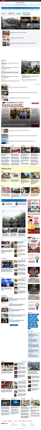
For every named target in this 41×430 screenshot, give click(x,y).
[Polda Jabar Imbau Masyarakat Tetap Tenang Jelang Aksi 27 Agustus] (7, 245)
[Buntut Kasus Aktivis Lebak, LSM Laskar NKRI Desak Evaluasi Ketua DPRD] (4, 304)
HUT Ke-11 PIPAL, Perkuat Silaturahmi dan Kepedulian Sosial (5, 235)
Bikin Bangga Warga (31, 9)
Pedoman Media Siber (14, 424)
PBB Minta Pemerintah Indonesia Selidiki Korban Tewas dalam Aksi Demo (22, 273)
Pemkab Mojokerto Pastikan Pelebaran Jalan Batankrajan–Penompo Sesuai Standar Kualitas (23, 135)
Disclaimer (22, 423)
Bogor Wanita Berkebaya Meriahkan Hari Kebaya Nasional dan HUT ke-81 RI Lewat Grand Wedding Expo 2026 (15, 155)
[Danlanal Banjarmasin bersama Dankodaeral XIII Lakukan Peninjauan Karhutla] (13, 220)
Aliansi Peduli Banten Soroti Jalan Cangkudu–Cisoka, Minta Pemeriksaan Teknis (18, 315)
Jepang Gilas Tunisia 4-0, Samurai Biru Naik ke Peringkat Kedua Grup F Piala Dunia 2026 (22, 376)
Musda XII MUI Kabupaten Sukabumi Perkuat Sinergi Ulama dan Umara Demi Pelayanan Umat (5, 161)
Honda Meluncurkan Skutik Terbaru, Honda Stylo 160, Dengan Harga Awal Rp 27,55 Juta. (22, 394)
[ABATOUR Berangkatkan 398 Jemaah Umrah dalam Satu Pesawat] (30, 68)
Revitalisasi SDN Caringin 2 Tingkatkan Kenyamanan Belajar (25, 161)
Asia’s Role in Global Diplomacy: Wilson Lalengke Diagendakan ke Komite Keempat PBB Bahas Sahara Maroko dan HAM (22, 265)
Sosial (32, 398)
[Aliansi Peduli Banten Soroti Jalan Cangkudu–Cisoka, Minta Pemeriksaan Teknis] (4, 315)
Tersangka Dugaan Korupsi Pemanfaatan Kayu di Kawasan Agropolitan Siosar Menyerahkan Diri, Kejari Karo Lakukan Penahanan (25, 26)
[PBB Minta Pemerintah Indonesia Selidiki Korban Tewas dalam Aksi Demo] (15, 274)
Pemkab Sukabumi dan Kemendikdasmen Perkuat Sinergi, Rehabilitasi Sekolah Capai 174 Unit (23, 92)
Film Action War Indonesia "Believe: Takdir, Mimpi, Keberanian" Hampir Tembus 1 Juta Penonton (5, 411)
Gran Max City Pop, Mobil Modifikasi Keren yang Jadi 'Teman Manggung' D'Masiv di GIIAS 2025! (22, 386)
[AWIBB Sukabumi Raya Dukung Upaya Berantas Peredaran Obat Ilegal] (16, 203)
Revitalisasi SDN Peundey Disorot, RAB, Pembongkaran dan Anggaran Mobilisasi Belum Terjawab (25, 158)
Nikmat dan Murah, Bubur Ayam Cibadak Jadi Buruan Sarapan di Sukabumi (35, 195)
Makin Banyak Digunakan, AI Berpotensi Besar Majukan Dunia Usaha (15, 413)
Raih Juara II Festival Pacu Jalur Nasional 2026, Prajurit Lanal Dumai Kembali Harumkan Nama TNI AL (13, 235)
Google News (10, 9)
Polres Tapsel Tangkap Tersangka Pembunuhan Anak (34, 20)
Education (26, 9)
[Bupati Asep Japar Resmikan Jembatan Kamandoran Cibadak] (4, 87)
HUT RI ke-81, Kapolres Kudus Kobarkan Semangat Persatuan (22, 246)
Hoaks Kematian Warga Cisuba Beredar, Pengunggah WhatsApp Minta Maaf (15, 180)
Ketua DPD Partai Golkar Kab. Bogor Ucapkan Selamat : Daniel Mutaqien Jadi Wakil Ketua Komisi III (22, 280)
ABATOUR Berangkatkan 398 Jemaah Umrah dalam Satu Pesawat (30, 77)
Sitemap (31, 423)
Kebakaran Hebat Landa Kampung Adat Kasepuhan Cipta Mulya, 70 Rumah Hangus (36, 377)
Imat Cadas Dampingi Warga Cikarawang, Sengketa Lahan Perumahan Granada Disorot (10, 68)
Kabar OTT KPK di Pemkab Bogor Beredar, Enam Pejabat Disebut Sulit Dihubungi (9, 77)
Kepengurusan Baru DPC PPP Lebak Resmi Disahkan (22, 284)
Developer (19, 9)
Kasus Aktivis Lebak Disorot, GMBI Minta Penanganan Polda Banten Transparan (10, 204)
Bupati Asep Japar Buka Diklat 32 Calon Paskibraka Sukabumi (14, 124)
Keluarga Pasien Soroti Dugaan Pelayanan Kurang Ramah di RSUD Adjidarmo (25, 414)
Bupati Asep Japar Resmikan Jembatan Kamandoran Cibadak (18, 87)
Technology (13, 398)
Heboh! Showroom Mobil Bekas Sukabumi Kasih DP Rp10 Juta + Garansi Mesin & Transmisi (22, 382)
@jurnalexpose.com (31, 264)
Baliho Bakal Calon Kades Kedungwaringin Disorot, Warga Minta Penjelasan (10, 63)
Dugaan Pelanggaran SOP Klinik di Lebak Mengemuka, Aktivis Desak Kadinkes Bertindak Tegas (25, 417)
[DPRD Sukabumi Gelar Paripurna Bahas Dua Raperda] (6, 33)
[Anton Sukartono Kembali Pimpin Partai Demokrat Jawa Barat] (7, 283)
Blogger (6, 9)
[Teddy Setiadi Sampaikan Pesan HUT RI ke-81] (6, 38)
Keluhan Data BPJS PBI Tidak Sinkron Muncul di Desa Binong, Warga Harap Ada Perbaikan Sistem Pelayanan (25, 411)
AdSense (3, 9)
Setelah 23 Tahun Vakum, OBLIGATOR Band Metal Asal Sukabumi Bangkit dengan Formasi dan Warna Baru (5, 408)
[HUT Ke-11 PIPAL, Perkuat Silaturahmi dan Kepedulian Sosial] (6, 230)
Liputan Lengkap (37, 84)
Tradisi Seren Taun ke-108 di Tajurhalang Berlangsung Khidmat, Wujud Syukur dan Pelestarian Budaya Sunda (15, 164)
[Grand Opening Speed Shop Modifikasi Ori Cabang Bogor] (7, 385)
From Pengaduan (23, 424)
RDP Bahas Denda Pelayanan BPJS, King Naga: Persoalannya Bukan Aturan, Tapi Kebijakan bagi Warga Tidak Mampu (10, 72)
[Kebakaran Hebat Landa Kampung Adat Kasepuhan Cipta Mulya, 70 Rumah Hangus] (29, 377)
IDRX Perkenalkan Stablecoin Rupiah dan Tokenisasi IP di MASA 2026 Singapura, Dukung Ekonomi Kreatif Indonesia (7, 270)
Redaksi (13, 423)
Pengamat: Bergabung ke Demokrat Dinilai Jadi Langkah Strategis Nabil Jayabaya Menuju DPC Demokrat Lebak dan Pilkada (22, 292)
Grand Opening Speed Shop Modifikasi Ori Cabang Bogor (6, 391)
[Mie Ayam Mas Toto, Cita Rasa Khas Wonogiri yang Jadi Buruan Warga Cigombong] (25, 190)
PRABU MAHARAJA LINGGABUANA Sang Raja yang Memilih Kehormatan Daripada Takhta (35, 155)
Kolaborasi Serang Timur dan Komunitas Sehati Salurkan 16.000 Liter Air (35, 411)
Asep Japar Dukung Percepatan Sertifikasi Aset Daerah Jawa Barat (19, 97)
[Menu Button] (2, 3)
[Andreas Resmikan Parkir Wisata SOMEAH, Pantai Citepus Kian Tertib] (4, 131)
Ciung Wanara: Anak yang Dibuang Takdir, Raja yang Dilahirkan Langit (35, 164)
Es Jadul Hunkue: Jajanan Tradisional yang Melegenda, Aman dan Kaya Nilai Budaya (5, 195)
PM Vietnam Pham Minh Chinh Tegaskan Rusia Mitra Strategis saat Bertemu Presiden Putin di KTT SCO (22, 269)
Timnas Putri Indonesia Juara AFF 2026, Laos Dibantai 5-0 (6, 372)
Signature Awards (37, 9)
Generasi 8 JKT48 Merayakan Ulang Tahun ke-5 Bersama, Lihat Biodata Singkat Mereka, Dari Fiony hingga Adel (5, 414)
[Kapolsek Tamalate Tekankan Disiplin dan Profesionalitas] (15, 242)
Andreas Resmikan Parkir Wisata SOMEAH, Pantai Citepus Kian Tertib (19, 130)
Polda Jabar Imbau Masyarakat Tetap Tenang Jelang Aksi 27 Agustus (7, 251)
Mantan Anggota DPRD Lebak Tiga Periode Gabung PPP (22, 287)
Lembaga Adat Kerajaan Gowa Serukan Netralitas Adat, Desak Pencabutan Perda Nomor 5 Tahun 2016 (15, 158)
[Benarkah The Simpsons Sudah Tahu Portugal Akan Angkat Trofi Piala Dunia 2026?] (15, 368)
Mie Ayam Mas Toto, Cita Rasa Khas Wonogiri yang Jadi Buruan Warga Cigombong (25, 195)
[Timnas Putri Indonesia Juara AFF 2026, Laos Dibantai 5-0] (7, 366)
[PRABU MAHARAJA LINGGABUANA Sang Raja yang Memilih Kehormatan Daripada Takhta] (35, 150)
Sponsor (13, 9)
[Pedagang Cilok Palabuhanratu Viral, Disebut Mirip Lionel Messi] (5, 176)
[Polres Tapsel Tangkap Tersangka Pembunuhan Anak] (15, 255)
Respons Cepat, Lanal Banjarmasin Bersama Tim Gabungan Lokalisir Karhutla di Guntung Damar (21, 235)
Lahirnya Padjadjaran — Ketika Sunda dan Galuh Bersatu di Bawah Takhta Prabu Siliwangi (34, 158)
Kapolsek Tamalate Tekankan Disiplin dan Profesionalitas (21, 242)
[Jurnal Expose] (20, 3)
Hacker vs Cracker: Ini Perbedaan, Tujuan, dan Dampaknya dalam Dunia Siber (15, 410)
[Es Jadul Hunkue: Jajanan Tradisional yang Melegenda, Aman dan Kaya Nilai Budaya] (5, 190)
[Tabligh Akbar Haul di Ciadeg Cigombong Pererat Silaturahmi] (5, 150)
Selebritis (3, 398)
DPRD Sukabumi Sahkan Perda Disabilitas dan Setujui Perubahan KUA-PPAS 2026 (22, 43)
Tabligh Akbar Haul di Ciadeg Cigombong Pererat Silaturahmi (5, 155)
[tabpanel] (10, 23)
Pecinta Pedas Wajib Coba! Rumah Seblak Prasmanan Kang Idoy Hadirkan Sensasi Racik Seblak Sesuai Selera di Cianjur (15, 196)
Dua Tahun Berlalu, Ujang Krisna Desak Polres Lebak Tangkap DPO (16, 321)
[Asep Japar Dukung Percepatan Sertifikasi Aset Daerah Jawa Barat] (4, 98)
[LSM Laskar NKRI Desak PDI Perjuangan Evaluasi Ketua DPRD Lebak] (4, 310)
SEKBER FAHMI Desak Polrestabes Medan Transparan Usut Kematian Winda (25, 20)
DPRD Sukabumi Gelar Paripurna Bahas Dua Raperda (18, 32)
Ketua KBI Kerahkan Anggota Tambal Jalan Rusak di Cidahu (35, 413)
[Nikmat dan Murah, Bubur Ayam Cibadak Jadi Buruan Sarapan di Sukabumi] (35, 190)
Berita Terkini (3, 66)
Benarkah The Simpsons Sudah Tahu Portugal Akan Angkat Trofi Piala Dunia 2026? (22, 368)
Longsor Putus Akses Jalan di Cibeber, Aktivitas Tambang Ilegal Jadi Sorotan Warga (36, 389)
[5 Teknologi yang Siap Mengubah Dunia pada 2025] (15, 403)
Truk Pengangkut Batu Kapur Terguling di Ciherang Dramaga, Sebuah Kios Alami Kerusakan (35, 385)
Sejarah (32, 145)
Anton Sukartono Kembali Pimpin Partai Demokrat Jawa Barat (6, 288)
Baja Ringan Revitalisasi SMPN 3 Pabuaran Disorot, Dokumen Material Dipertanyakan (25, 155)
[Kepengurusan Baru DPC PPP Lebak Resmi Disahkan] (15, 284)
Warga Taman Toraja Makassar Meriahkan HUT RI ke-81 (35, 408)
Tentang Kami (32, 424)
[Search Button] (39, 3)
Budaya (12, 145)
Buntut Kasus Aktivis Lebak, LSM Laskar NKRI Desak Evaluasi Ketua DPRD (17, 305)
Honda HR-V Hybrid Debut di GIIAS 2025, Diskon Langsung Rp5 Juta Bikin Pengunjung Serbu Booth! (22, 390)
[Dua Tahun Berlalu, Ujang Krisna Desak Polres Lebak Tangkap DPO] (4, 320)
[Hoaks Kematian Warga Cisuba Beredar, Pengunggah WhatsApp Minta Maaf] (15, 176)
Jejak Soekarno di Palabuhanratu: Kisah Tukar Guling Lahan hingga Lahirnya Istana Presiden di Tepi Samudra (25, 181)
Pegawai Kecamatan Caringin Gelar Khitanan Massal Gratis (35, 416)
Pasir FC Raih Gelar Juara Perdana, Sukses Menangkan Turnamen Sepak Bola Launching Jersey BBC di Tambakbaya (22, 363)
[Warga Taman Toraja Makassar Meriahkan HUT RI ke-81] (35, 403)
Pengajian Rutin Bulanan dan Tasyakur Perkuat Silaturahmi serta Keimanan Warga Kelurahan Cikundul (5, 158)
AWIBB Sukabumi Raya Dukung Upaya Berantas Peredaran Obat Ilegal (22, 204)
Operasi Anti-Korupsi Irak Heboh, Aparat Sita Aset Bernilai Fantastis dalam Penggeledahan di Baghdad (22, 261)
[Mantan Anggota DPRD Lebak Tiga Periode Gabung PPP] (15, 288)
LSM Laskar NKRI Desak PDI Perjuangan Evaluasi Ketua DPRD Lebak (17, 310)
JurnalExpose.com (22, 428)
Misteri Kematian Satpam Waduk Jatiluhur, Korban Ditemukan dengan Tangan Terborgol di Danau (35, 26)
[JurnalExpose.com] (4, 423)
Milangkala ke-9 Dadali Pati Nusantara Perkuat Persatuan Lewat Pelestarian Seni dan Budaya (15, 161)
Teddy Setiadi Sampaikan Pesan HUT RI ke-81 (17, 37)
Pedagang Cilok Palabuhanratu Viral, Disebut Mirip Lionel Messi (5, 180)
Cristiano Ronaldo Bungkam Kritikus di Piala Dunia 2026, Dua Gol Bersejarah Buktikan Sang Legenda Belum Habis (22, 372)
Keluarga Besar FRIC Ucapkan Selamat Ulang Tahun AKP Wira (21, 250)
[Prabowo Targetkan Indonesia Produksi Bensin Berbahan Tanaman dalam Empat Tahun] (4, 141)
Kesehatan (23, 398)
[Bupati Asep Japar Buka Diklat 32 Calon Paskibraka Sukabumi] (20, 114)
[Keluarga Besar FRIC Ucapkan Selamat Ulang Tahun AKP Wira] (15, 251)
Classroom (23, 9)
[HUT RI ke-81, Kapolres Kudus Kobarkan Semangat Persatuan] (15, 247)
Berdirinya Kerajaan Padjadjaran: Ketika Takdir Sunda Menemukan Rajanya (35, 161)
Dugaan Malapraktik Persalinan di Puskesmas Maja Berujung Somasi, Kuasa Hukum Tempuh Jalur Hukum (25, 408)
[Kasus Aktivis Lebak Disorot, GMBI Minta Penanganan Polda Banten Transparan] (3, 203)
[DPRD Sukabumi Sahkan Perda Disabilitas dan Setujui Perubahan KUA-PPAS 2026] (6, 43)
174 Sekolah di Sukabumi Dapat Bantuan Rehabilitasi (25, 163)
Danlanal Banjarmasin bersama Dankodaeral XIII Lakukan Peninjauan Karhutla (12, 0)
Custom (16, 9)
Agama (2, 145)
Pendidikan (23, 145)
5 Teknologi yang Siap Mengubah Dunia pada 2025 (15, 407)
